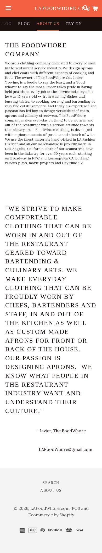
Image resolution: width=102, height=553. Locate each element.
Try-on (74, 23)
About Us (48, 23)
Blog (24, 23)
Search (51, 483)
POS (76, 508)
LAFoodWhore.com (51, 8)
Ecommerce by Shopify (51, 514)
